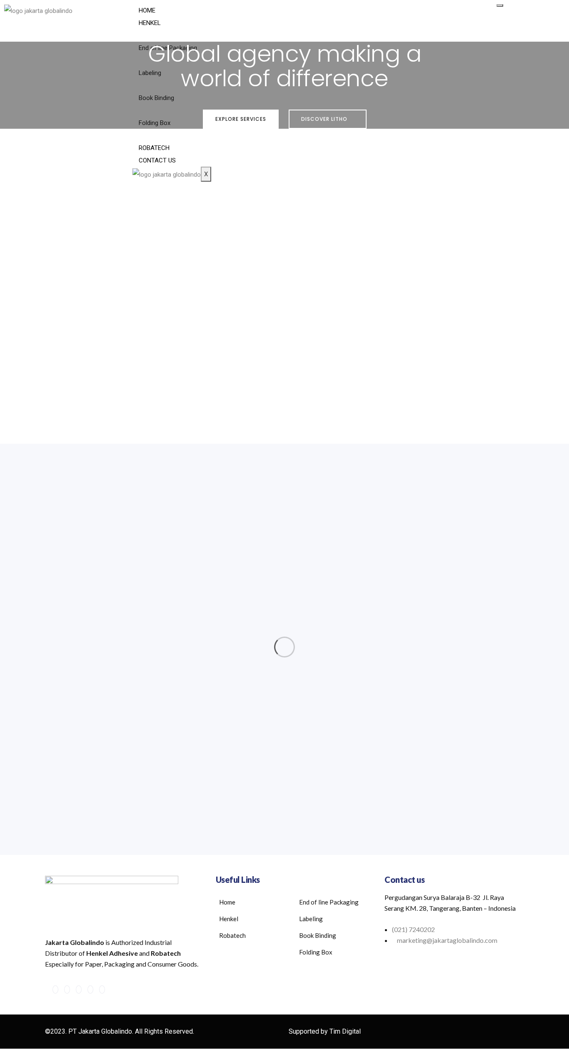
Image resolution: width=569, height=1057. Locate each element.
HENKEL (150, 23)
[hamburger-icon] (500, 5)
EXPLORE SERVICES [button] (240, 118)
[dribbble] (90, 989)
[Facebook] (55, 989)
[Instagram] (102, 989)
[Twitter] (67, 989)
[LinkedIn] (79, 989)
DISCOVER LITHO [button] (325, 118)
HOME (147, 10)
